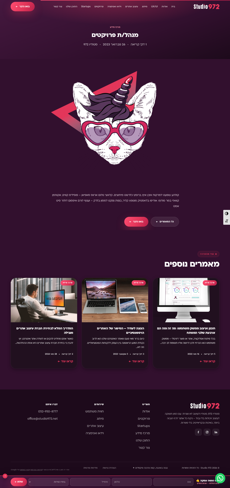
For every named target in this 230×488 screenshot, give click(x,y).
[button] (220, 478)
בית (173, 6)
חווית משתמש (94, 411)
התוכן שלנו (71, 6)
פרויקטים (99, 6)
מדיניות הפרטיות (36, 470)
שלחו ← (19, 481)
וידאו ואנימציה (114, 6)
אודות (165, 6)
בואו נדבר (23, 6)
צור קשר (57, 6)
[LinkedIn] (215, 432)
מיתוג (144, 6)
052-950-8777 (48, 411)
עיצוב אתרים (131, 6)
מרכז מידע (115, 27)
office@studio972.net (42, 419)
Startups (86, 6)
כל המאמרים (165, 221)
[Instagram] (207, 432)
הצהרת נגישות (109, 468)
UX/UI (154, 6)
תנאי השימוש (25, 470)
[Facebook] (198, 432)
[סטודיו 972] (206, 6)
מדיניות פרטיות (90, 468)
